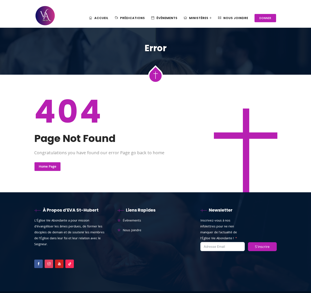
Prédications (132, 18)
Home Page (47, 166)
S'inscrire (262, 246)
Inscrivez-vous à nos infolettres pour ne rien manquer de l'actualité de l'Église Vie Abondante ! (218, 229)
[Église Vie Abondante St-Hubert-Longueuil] (45, 18)
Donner (265, 18)
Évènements (167, 18)
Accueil (101, 18)
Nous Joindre (235, 18)
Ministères (198, 18)
